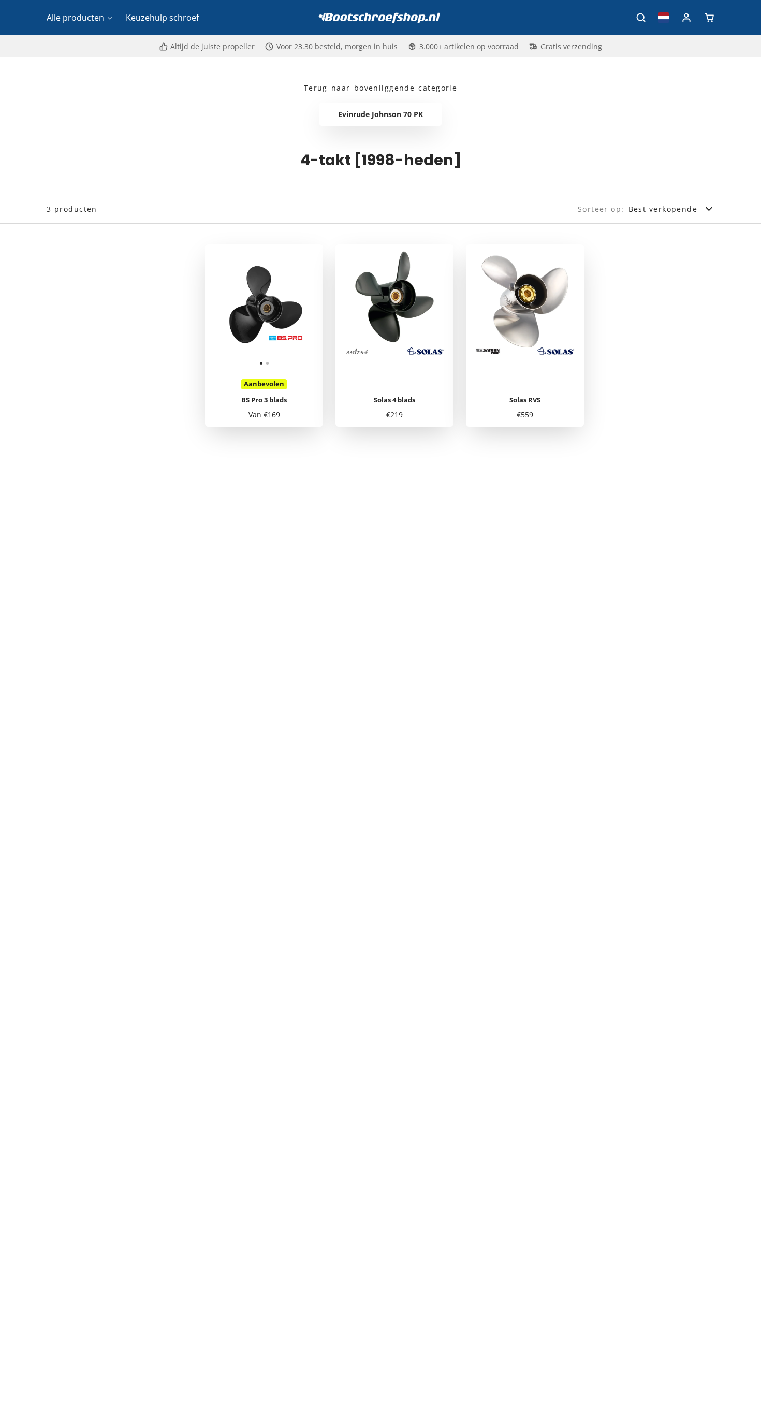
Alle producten (75, 17)
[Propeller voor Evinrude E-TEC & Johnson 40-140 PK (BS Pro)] (234, 307)
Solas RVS (525, 335)
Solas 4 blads (394, 335)
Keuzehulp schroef (162, 17)
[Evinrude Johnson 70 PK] (381, 114)
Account (686, 17)
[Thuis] (380, 17)
